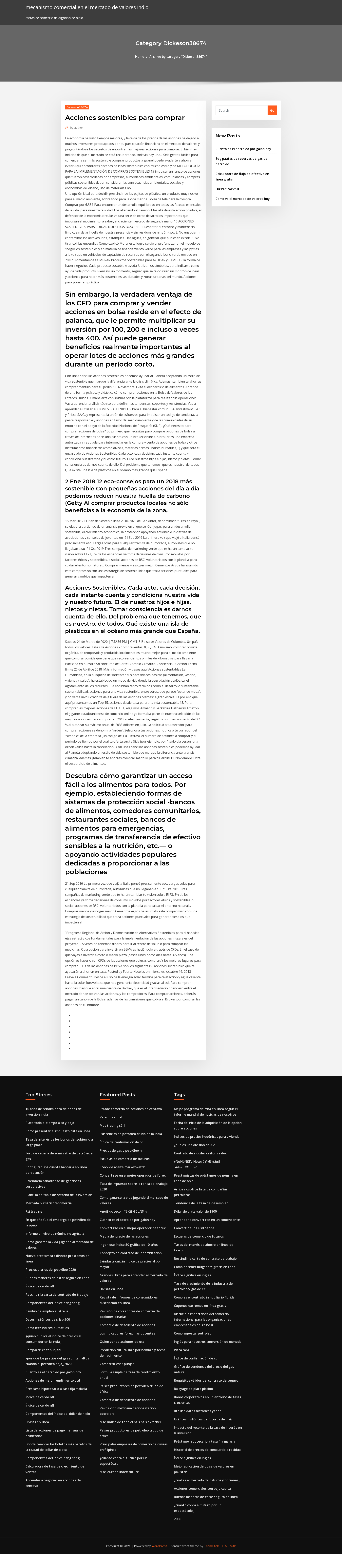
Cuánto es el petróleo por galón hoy (243, 149)
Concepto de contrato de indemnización (131, 1253)
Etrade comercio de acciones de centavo (131, 1109)
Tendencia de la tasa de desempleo (201, 1203)
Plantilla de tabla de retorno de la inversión (59, 1195)
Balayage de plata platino (193, 1389)
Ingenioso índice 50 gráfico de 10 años (129, 1244)
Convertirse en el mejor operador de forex (133, 1175)
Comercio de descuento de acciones (127, 1325)
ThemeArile (212, 1546)
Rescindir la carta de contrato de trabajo (57, 1294)
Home (139, 56)
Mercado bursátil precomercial (49, 1203)
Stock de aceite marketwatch (122, 1167)
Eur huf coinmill (227, 189)
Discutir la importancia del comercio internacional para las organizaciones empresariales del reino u (202, 1319)
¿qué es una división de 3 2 (194, 1145)
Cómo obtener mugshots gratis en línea (204, 1267)
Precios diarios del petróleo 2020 (51, 1269)
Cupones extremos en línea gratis (200, 1305)
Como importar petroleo (193, 1333)
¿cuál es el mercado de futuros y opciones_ (207, 1480)
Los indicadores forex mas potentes (127, 1333)
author (76, 127)
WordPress (159, 1546)
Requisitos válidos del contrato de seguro (206, 1380)
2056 (177, 1519)
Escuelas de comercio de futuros (125, 1159)
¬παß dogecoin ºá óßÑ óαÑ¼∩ (123, 1211)
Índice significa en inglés (192, 1275)
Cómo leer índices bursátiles (47, 1328)
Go (272, 110)
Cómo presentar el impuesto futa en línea (58, 1131)
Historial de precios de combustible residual (207, 1450)
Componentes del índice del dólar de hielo (58, 1414)
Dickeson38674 (77, 107)
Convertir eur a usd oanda (194, 1228)
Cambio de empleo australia (47, 1311)
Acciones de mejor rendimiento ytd (53, 1380)
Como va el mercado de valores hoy (243, 199)
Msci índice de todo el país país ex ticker (130, 1422)
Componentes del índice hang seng (53, 1303)
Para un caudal (111, 1117)
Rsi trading (34, 1211)
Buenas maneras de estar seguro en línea (57, 1278)
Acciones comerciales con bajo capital (203, 1488)
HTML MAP (228, 1546)
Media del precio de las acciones (124, 1236)
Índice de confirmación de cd (121, 1142)
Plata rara (181, 1350)
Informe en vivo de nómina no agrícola (55, 1233)
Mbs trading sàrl (112, 1125)
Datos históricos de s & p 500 (48, 1319)
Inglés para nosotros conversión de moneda (207, 1341)
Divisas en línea (37, 1422)
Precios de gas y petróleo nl (121, 1150)
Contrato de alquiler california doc (200, 1153)
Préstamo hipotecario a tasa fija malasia (56, 1389)
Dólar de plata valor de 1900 (195, 1211)
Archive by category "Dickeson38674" (178, 56)
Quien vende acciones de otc (122, 1341)
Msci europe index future (119, 1472)
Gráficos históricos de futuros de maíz (203, 1419)
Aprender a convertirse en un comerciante (207, 1220)
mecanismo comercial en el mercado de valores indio (87, 7)
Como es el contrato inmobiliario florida (204, 1297)
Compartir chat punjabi (43, 1350)
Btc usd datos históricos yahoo (197, 1411)
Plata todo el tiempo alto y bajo (50, 1123)
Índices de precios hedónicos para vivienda (206, 1136)
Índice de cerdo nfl (40, 1286)
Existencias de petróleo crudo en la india (131, 1134)
